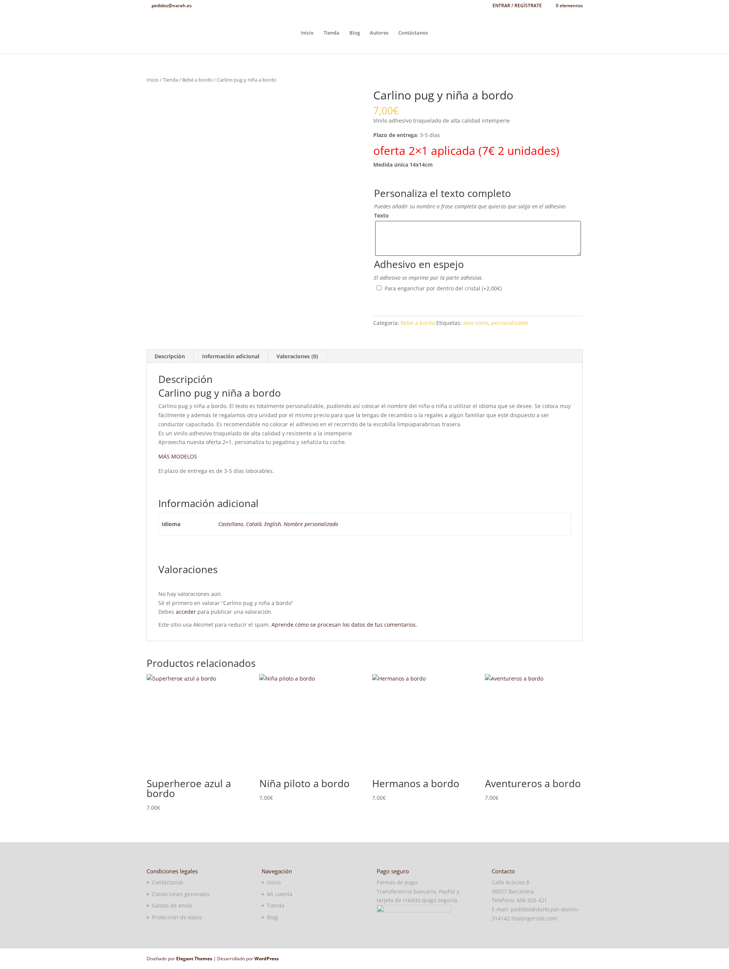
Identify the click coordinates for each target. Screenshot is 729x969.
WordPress (266, 958)
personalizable (510, 322)
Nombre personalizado (311, 524)
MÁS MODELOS (177, 456)
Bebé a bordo (197, 79)
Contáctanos (413, 33)
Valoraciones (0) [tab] (297, 356)
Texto (381, 215)
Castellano (230, 524)
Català (254, 524)
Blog (354, 33)
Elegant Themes (194, 958)
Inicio (307, 33)
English (272, 524)
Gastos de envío (172, 905)
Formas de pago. (398, 882)
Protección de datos (177, 917)
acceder (186, 611)
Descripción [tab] (170, 356)
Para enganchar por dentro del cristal (443, 288)
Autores (379, 33)
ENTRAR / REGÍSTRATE (517, 6)
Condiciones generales (181, 894)
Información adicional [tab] (230, 356)
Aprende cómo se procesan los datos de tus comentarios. (344, 624)
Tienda (331, 33)
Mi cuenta (279, 894)
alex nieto (475, 322)
